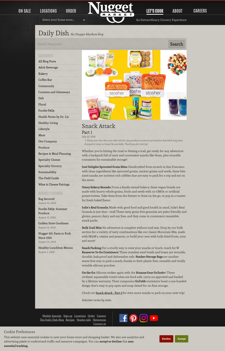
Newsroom (99, 319)
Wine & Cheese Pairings (54, 184)
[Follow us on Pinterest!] (133, 321)
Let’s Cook (154, 11)
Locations (48, 11)
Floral (42, 104)
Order (71, 11)
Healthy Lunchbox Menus (55, 250)
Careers (200, 11)
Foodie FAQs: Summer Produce (52, 213)
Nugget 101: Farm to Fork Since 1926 (54, 238)
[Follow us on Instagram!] (144, 321)
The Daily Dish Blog (52, 319)
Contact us (99, 323)
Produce (43, 147)
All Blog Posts (47, 61)
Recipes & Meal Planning (54, 154)
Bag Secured (47, 201)
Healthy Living (48, 123)
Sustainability (47, 172)
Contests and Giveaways (54, 92)
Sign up (67, 315)
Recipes (70, 319)
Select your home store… (58, 20)
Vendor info (84, 319)
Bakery (43, 74)
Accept (182, 338)
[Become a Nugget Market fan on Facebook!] (123, 321)
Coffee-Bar (45, 80)
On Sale (24, 11)
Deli (41, 98)
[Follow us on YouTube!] (154, 321)
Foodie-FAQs (46, 110)
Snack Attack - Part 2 (109, 293)
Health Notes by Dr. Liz (53, 117)
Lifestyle (44, 129)
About (177, 11)
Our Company (47, 141)
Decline (166, 338)
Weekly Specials (51, 315)
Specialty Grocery (50, 166)
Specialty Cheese (49, 160)
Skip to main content (15, 3)
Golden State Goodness (53, 225)
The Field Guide (48, 178)
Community (46, 86)
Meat (41, 135)
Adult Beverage (48, 67)
